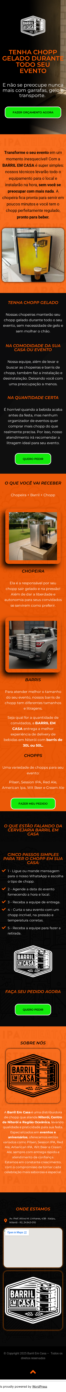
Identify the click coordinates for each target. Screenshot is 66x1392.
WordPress (39, 1386)
